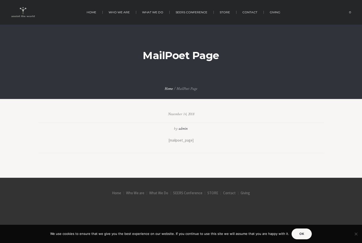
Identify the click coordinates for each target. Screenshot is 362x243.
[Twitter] (181, 208)
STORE (212, 193)
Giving (245, 193)
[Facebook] (160, 208)
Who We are (135, 193)
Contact (229, 193)
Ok (301, 234)
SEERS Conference (187, 193)
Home (169, 88)
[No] (355, 233)
